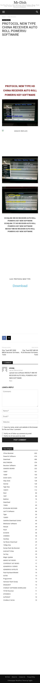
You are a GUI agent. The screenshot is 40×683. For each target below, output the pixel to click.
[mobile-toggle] (3, 12)
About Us (14, 677)
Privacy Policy (31, 677)
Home (4, 17)
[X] (9, 338)
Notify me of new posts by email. (14, 436)
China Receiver (11, 17)
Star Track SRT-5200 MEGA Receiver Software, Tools (10, 352)
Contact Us (22, 677)
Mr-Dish (7, 677)
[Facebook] (4, 338)
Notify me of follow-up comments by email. (18, 433)
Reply (10, 380)
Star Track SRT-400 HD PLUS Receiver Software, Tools (29, 352)
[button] (37, 12)
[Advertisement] (20, 60)
